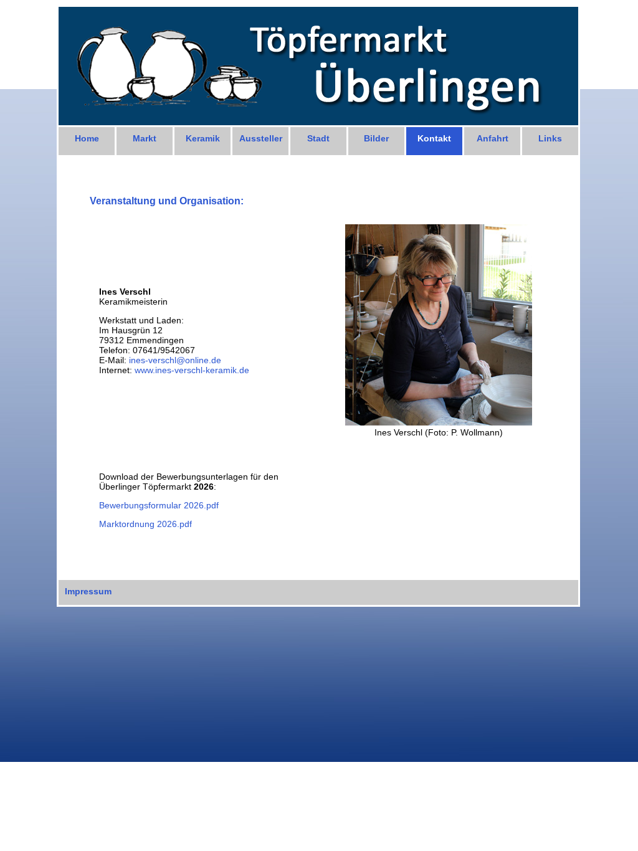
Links (550, 138)
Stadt (318, 138)
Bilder (376, 138)
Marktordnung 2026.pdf (145, 524)
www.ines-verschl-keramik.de (192, 370)
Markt (144, 138)
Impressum (88, 591)
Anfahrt (492, 138)
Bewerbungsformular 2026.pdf (159, 505)
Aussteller (260, 138)
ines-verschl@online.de (175, 360)
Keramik (203, 138)
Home (87, 138)
